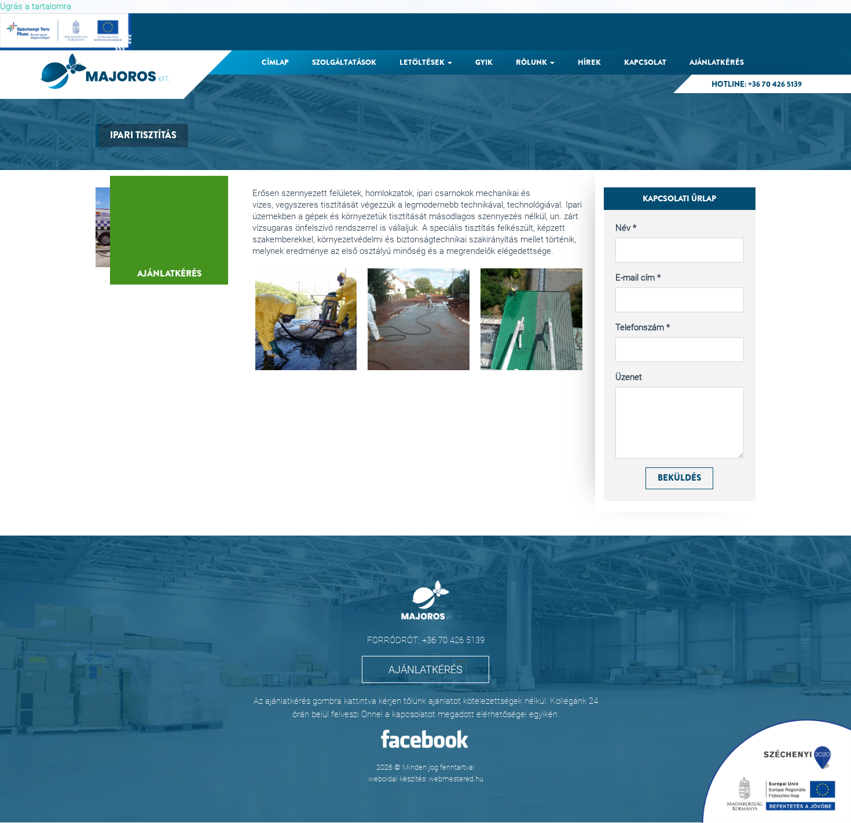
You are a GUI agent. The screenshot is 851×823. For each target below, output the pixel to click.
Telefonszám (642, 327)
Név (625, 228)
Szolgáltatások (344, 62)
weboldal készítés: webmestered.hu (425, 778)
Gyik (484, 62)
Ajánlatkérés (716, 62)
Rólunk (532, 62)
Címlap (275, 62)
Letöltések (422, 62)
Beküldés (679, 477)
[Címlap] (109, 71)
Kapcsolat (645, 62)
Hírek (589, 62)
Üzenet (628, 377)
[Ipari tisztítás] (306, 319)
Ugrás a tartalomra (35, 6)
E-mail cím (638, 277)
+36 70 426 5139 (775, 84)
